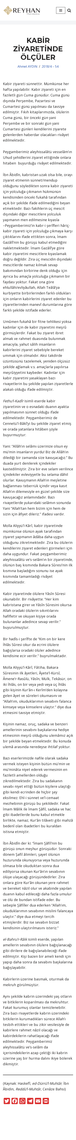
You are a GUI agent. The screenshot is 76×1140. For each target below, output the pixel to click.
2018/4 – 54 (50, 66)
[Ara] (69, 10)
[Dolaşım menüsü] (60, 10)
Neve (27, 1130)
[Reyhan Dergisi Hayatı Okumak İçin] (22, 10)
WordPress (44, 1130)
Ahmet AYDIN (27, 66)
